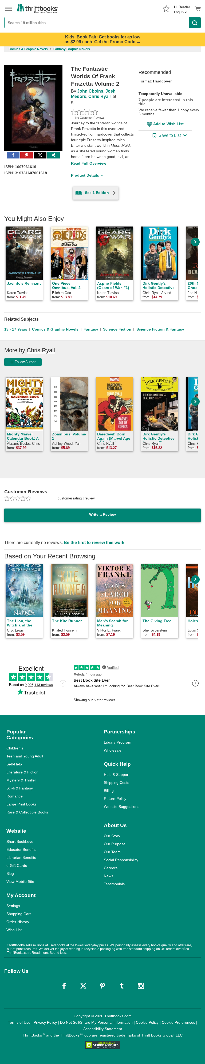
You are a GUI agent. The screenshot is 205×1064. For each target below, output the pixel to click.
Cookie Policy (147, 1022)
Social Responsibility (121, 860)
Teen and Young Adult (24, 756)
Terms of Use (19, 1022)
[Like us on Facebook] (64, 985)
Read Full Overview (88, 163)
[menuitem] (182, 8)
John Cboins (90, 91)
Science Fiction (117, 329)
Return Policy (115, 798)
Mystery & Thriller (21, 780)
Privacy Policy (45, 1022)
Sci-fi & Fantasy (19, 788)
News (108, 876)
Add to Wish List (168, 124)
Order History (17, 922)
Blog (10, 873)
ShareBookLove (19, 841)
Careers (110, 868)
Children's (14, 748)
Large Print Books (21, 804)
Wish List (14, 930)
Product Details (85, 175)
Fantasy (91, 329)
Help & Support (116, 774)
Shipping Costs (116, 782)
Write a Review (102, 514)
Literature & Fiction (22, 772)
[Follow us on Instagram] (141, 985)
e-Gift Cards (16, 865)
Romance (14, 796)
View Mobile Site (20, 881)
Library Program (117, 742)
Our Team (112, 852)
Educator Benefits (21, 849)
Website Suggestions (121, 806)
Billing (109, 790)
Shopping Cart (18, 914)
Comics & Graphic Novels (55, 329)
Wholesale (112, 750)
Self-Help (14, 764)
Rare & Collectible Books (27, 812)
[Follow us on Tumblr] (121, 985)
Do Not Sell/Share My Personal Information (96, 1022)
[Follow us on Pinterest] (102, 985)
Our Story (112, 836)
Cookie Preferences (178, 1022)
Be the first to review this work (94, 542)
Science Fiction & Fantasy (160, 329)
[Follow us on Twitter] (83, 985)
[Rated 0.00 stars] (96, 112)
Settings (13, 906)
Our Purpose (114, 844)
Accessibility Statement (102, 1029)
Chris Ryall (99, 96)
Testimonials (114, 884)
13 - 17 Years (15, 329)
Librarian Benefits (21, 857)
